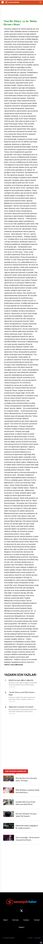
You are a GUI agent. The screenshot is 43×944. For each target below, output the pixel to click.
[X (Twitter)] (21, 910)
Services (15, 920)
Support (21, 927)
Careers (26, 920)
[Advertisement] (21, 746)
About (5, 920)
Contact (37, 920)
